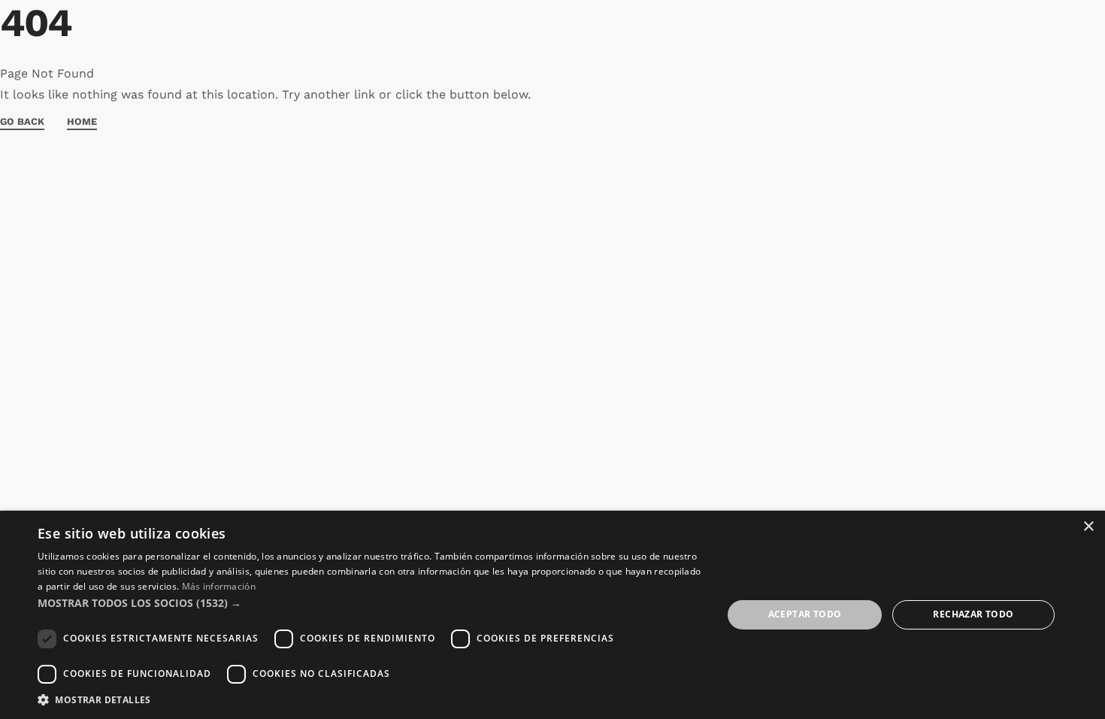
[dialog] (552, 615)
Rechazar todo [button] (973, 614)
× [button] (1088, 526)
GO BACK (22, 122)
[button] (370, 603)
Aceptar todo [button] (805, 614)
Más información (219, 586)
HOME (82, 122)
